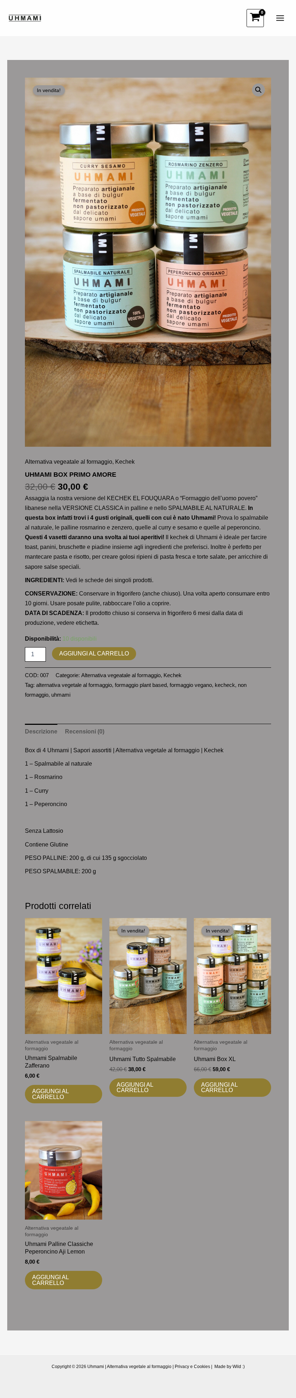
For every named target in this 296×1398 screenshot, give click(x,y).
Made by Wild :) (229, 1366)
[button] (258, 89)
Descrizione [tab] (41, 731)
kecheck (225, 685)
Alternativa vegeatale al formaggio (68, 461)
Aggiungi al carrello (94, 653)
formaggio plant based (141, 685)
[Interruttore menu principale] (280, 18)
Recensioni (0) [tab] (84, 731)
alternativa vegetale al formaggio (74, 685)
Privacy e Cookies (192, 1366)
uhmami (60, 695)
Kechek (125, 461)
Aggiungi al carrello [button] (50, 1094)
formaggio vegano (191, 685)
